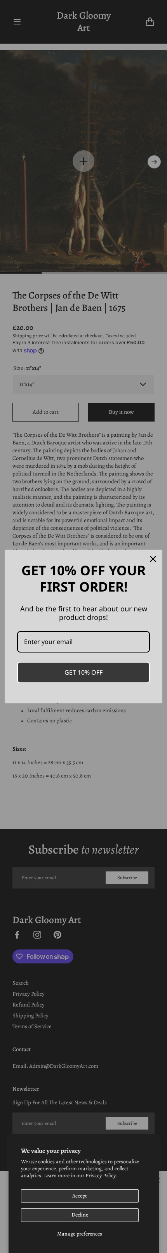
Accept (79, 1195)
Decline (79, 1214)
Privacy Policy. (101, 1175)
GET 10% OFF (83, 672)
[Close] (153, 559)
